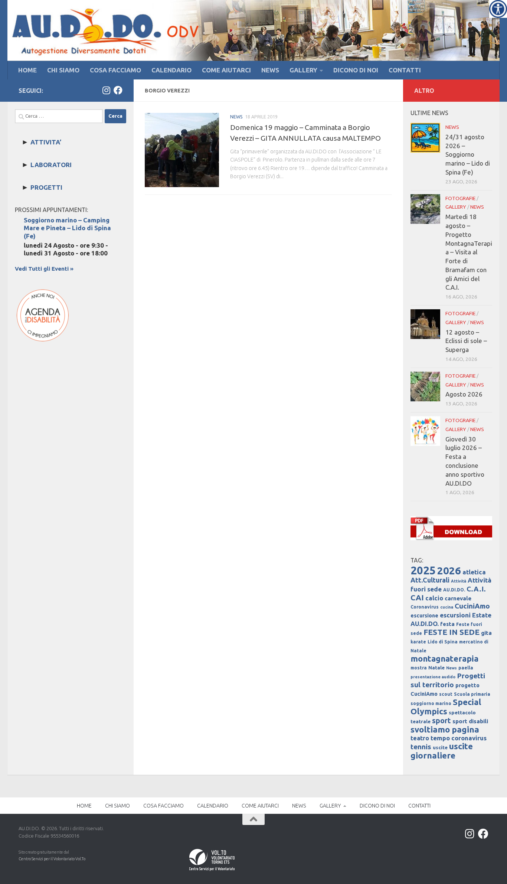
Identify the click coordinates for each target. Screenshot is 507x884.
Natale (436, 668)
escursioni (455, 615)
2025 (423, 570)
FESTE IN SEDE (451, 631)
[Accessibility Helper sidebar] (498, 9)
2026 (449, 570)
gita (486, 633)
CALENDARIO (171, 70)
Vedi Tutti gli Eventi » (44, 268)
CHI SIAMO (63, 70)
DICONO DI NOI (355, 70)
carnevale (458, 598)
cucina (446, 607)
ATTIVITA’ (45, 142)
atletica (474, 571)
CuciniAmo (472, 606)
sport (441, 721)
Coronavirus (424, 606)
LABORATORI (51, 164)
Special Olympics (445, 706)
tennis (420, 747)
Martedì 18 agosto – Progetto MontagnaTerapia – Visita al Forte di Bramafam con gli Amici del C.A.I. (468, 252)
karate (418, 641)
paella (465, 667)
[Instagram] (106, 90)
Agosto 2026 (464, 394)
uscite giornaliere (441, 750)
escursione (424, 616)
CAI (417, 597)
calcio (434, 597)
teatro (419, 738)
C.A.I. (476, 589)
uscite (440, 747)
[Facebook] (118, 90)
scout (445, 694)
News (451, 668)
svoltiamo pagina (444, 729)
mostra (418, 667)
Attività (458, 581)
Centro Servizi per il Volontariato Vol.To (52, 859)
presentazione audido (432, 677)
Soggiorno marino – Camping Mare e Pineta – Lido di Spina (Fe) (67, 227)
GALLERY (303, 70)
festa (447, 624)
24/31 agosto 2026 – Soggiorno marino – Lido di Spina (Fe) (467, 154)
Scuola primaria (472, 694)
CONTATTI (405, 70)
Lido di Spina (443, 641)
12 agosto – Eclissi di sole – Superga (466, 341)
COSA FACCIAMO (115, 70)
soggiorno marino (430, 703)
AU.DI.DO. (454, 589)
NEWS (270, 70)
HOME (27, 70)
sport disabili (470, 721)
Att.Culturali (429, 580)
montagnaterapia (444, 658)
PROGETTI (46, 187)
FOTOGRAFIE (460, 198)
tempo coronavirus (459, 737)
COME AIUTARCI (226, 70)
